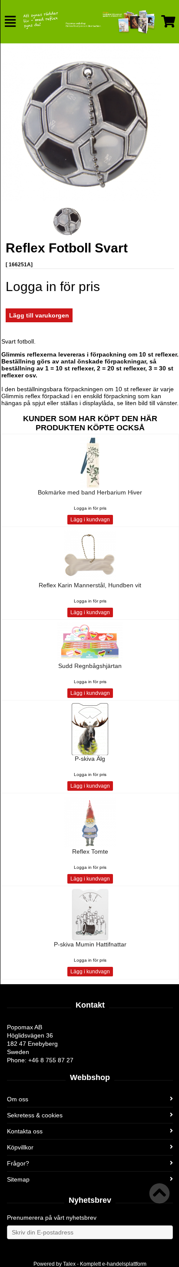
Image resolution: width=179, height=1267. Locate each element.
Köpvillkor (20, 1147)
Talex (69, 1264)
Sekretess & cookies (35, 1115)
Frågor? (18, 1163)
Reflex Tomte (90, 851)
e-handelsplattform (124, 1264)
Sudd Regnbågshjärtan (90, 665)
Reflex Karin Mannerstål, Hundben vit (90, 585)
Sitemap (18, 1179)
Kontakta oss (25, 1131)
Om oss (17, 1099)
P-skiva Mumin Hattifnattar (90, 944)
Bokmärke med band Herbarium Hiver (90, 492)
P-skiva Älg (90, 758)
